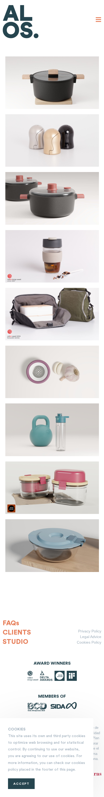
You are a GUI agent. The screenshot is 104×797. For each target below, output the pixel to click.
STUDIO (15, 642)
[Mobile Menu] (98, 20)
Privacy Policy (89, 631)
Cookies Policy (89, 642)
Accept (21, 783)
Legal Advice (90, 637)
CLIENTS (17, 632)
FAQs (11, 623)
